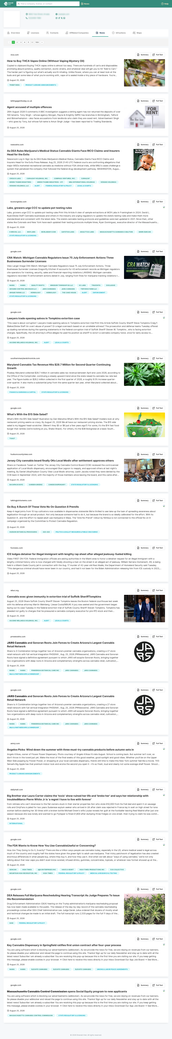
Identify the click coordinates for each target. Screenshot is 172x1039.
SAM (11, 923)
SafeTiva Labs (68, 232)
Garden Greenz (35, 485)
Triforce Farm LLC (89, 289)
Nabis (12, 285)
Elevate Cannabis (39, 969)
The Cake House (69, 292)
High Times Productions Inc (92, 870)
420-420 (46, 532)
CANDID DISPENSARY (56, 485)
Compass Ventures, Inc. (64, 178)
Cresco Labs (15, 178)
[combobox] (48, 3)
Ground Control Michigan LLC (23, 289)
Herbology (35, 292)
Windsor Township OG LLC (61, 285)
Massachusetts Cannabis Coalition (116, 232)
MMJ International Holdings (82, 182)
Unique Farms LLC (17, 292)
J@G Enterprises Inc (47, 870)
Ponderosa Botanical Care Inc (45, 670)
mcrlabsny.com (48, 232)
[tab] (13, 33)
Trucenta (96, 285)
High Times (27, 870)
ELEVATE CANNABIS (83, 969)
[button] (164, 3)
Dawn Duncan (145, 232)
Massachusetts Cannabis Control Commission (31, 1015)
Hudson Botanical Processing (23, 532)
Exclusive (110, 285)
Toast (12, 438)
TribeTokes (14, 85)
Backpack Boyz (16, 485)
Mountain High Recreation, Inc (23, 873)
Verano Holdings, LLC (19, 186)
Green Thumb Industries (20, 182)
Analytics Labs (87, 232)
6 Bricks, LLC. (15, 232)
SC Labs (82, 285)
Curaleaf (85, 178)
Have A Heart (68, 870)
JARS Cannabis (49, 289)
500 (37, 42)
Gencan (12, 870)
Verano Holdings (108, 182)
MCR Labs (31, 232)
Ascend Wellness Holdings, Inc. (23, 342)
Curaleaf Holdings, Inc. (37, 178)
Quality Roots (37, 285)
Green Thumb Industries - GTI (50, 182)
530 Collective (117, 870)
